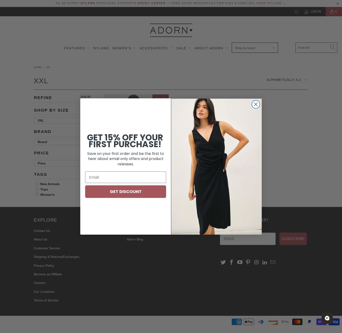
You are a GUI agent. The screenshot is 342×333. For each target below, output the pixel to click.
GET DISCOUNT (126, 191)
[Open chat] (327, 318)
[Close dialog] (256, 104)
